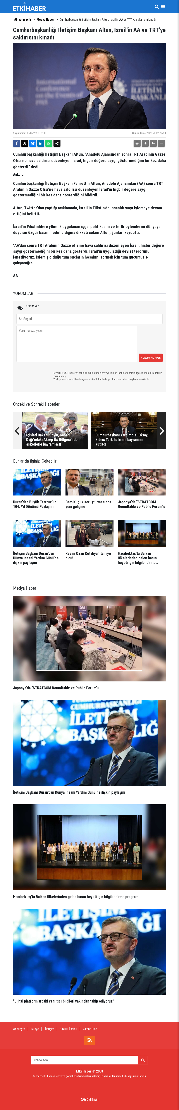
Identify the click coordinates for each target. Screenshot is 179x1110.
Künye (35, 1029)
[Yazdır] (137, 143)
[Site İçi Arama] (157, 6)
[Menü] (163, 6)
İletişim (49, 1029)
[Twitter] (24, 143)
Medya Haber (45, 19)
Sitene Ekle (90, 1029)
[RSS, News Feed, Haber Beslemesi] (89, 1040)
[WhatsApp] (48, 143)
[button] (145, 143)
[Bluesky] (32, 143)
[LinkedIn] (40, 143)
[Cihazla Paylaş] (56, 143)
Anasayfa (24, 19)
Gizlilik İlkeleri (68, 1029)
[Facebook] (16, 143)
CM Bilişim (93, 1099)
